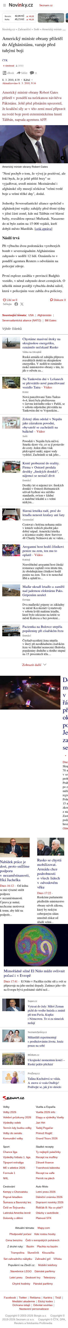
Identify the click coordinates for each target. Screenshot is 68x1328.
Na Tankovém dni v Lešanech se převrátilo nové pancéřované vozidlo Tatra (43, 383)
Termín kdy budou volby (17, 1127)
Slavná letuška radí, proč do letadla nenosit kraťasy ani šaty (43, 512)
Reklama (35, 1297)
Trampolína (17, 1252)
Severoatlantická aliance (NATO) (21, 320)
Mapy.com (44, 1227)
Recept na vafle (45, 1172)
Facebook (10, 1297)
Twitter (23, 1297)
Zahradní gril (42, 1258)
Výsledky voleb (12, 1122)
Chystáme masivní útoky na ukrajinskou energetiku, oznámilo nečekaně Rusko (41, 343)
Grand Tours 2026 (47, 1138)
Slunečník (33, 1252)
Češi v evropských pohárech (42, 1240)
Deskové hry (33, 1277)
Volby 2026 (9, 1112)
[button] (34, 144)
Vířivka (57, 1258)
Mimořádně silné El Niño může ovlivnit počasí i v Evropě (34, 973)
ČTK (5, 60)
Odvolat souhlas (43, 1305)
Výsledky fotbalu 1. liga (16, 1157)
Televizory (49, 1277)
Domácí (26, 480)
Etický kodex (45, 1301)
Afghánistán (44, 315)
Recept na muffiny (47, 1157)
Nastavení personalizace (34, 1308)
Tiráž (58, 1297)
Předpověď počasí (20, 1234)
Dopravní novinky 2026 (49, 1202)
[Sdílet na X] (22, 304)
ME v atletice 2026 (14, 1167)
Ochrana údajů (21, 1305)
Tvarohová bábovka (48, 1167)
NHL (5, 1178)
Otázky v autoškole (47, 1212)
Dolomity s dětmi (13, 1218)
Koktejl (26, 559)
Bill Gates (50, 320)
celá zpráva (43, 228)
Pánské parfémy (43, 1283)
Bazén (30, 1246)
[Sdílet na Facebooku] (16, 304)
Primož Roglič (44, 1133)
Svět (24, 436)
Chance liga (10, 1151)
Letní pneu (16, 1277)
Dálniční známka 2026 (49, 1197)
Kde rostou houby (45, 1234)
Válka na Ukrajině (31, 352)
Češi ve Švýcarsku (14, 1207)
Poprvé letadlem (12, 1197)
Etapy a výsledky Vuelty (50, 1117)
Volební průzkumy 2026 (17, 1117)
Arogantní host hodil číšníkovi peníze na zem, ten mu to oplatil (43, 550)
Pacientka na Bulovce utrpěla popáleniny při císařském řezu (42, 628)
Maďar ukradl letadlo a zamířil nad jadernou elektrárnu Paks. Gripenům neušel (43, 590)
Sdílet (24, 73)
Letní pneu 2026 (46, 1191)
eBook (10, 73)
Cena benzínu (14, 1240)
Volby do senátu (12, 1133)
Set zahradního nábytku (18, 1258)
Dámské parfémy (45, 1271)
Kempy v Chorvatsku (15, 1191)
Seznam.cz (46, 5)
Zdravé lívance (45, 1162)
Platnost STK (43, 1218)
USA (31, 315)
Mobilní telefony (47, 1265)
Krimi (25, 392)
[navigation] (5, 5)
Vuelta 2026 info (45, 1112)
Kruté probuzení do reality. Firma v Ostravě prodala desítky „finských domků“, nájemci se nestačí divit (41, 469)
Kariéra (47, 1297)
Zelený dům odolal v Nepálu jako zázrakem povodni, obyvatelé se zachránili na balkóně (42, 425)
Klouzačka (48, 1252)
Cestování (27, 519)
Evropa (26, 600)
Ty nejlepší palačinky (48, 1151)
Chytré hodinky (21, 1283)
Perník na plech (45, 1178)
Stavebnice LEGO (21, 1271)
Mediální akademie (23, 1301)
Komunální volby (13, 1138)
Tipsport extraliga (13, 1162)
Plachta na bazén (47, 1246)
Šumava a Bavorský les (17, 1202)
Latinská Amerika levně (17, 1212)
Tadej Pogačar (44, 1127)
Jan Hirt (40, 1122)
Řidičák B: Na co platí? (49, 1207)
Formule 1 (9, 1172)
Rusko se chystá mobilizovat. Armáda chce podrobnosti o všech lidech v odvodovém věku (49, 873)
